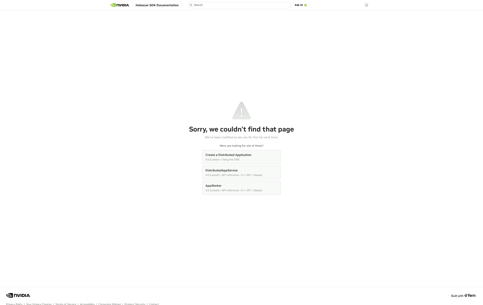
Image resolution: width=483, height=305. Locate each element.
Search (198, 5)
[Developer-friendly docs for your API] (463, 295)
